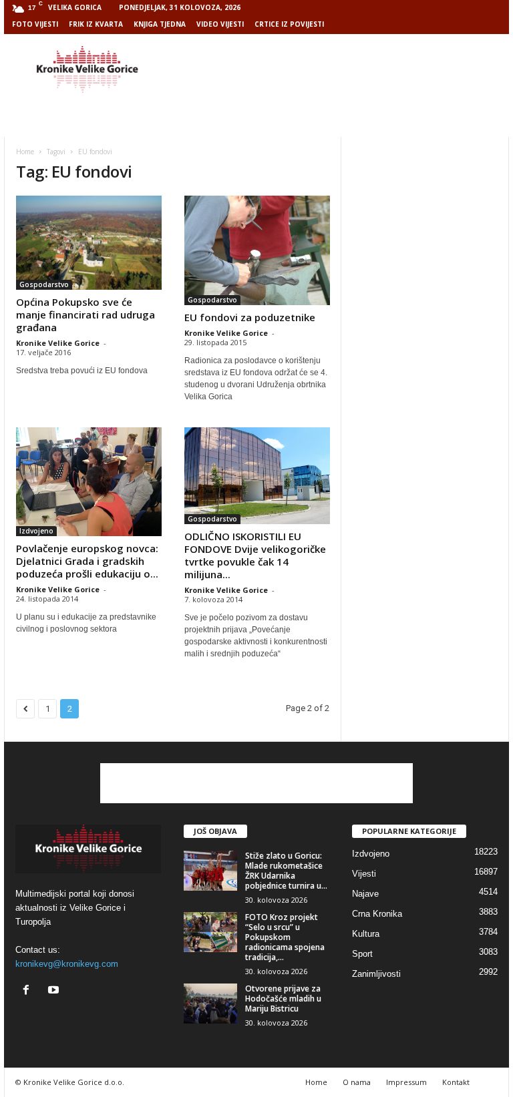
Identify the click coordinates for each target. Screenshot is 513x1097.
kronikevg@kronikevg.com (66, 964)
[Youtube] (55, 991)
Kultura (365, 934)
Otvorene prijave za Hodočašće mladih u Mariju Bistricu (283, 998)
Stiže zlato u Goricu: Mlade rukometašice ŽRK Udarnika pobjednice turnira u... (286, 870)
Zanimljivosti (376, 974)
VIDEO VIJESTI (220, 24)
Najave (365, 894)
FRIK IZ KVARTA (96, 24)
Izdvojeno (36, 530)
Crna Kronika (377, 914)
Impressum (406, 1082)
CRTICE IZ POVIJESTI (289, 24)
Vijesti (364, 874)
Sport (362, 954)
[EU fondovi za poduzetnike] (257, 250)
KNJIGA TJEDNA (160, 24)
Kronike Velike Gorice (58, 343)
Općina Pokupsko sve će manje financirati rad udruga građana (85, 314)
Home (25, 151)
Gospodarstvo (44, 284)
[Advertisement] (339, 69)
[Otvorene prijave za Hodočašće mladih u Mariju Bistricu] (210, 1003)
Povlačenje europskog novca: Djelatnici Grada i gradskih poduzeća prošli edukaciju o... (87, 560)
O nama (357, 1082)
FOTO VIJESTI (35, 24)
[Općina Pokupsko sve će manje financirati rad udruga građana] (89, 243)
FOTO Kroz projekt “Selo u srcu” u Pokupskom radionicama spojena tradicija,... (285, 937)
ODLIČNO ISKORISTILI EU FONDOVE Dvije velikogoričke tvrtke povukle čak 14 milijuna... (255, 555)
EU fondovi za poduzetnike (249, 317)
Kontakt (456, 1082)
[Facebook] (29, 991)
